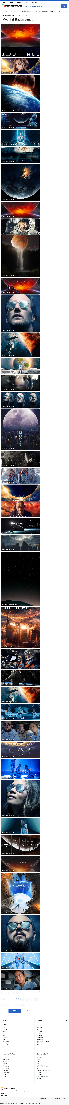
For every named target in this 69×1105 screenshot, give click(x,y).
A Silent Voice (40, 1078)
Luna (4, 1065)
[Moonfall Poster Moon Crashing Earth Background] (20, 93)
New (11, 2)
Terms (50, 1098)
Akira (38, 1069)
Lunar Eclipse (6, 1045)
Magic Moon (6, 1072)
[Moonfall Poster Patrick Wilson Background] (20, 313)
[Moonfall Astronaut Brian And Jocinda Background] (20, 475)
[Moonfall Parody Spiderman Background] (20, 285)
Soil (38, 1043)
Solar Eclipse (40, 1028)
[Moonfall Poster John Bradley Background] (20, 933)
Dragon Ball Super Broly (43, 1070)
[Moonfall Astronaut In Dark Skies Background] (20, 750)
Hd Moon (5, 1061)
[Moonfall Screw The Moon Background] (20, 154)
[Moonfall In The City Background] (20, 429)
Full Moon (39, 1031)
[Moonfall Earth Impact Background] (20, 209)
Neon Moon (6, 1059)
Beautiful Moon (7, 1067)
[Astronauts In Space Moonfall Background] (20, 695)
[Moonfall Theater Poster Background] (20, 40)
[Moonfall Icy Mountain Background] (20, 543)
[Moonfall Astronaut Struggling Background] (20, 226)
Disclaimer (57, 1098)
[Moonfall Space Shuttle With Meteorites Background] (20, 458)
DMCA (63, 1098)
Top (4, 2)
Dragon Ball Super (42, 1065)
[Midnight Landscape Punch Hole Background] (20, 579)
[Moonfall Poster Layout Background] (20, 399)
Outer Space (6, 1041)
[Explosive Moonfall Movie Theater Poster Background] (20, 845)
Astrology (39, 1030)
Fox (38, 1061)
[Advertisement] (55, 40)
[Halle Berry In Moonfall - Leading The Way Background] (20, 66)
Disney (4, 1078)
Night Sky (5, 1030)
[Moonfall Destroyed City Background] (20, 627)
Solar (38, 1045)
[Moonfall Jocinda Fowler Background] (20, 980)
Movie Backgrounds (10, 11)
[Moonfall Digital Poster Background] (20, 893)
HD (26, 2)
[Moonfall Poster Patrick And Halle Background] (20, 121)
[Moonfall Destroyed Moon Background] (20, 182)
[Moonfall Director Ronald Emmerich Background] (20, 509)
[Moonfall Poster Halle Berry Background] (20, 798)
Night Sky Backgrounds (60, 11)
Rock (4, 1031)
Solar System (6, 1043)
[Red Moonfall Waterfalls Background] (20, 256)
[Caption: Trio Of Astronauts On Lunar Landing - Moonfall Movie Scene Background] (20, 492)
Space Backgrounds (27, 11)
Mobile (34, 2)
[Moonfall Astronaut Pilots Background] (20, 659)
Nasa (4, 1039)
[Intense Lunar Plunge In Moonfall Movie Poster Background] (20, 344)
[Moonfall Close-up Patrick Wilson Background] (20, 382)
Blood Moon (40, 1037)
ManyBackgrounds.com (7, 15)
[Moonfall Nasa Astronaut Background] (20, 365)
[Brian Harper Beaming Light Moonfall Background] (20, 137)
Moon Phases (40, 1039)
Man (38, 1026)
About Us (3, 1093)
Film (38, 1024)
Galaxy (4, 1033)
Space (4, 1026)
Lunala (4, 1076)
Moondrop (5, 1070)
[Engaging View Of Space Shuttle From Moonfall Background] (20, 526)
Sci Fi (4, 1028)
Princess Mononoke (42, 1076)
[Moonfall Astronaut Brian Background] (20, 678)
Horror (38, 1059)
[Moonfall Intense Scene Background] (20, 731)
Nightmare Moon (7, 1074)
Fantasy (39, 1057)
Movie (4, 1024)
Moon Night (6, 1069)
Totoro (39, 1072)
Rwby (38, 1063)
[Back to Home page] (12, 6)
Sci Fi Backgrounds (43, 11)
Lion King (39, 1074)
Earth (4, 1035)
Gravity (39, 1033)
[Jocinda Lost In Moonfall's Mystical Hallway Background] (20, 826)
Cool (19, 2)
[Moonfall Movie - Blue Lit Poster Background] (20, 712)
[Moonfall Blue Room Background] (20, 769)
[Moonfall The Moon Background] (20, 864)
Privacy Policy (43, 1098)
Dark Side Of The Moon (43, 1041)
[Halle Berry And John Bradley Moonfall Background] (20, 961)
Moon (4, 1057)
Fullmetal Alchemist (42, 1067)
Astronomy (40, 1035)
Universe (5, 1037)
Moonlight (5, 1063)
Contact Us (4, 1095)
